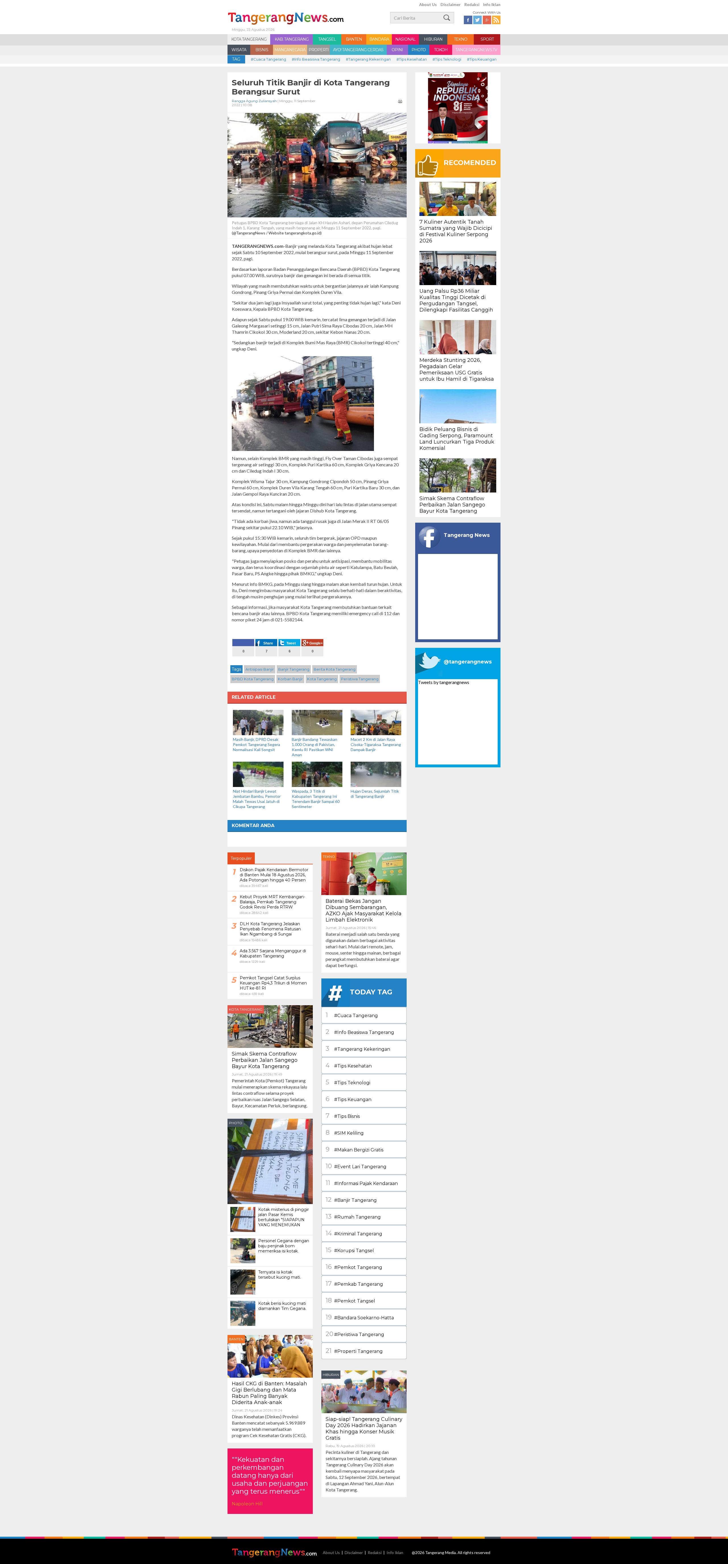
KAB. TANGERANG (292, 39)
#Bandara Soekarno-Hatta (360, 1317)
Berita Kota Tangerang (334, 669)
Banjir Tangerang (293, 669)
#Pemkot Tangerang (354, 1267)
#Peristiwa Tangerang (355, 1334)
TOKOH (441, 49)
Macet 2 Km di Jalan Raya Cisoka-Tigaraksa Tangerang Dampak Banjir (376, 744)
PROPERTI (319, 49)
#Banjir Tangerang (351, 1200)
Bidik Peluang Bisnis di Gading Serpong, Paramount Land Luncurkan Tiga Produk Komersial (456, 438)
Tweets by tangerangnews (443, 682)
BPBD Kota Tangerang (253, 679)
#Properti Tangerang (354, 1351)
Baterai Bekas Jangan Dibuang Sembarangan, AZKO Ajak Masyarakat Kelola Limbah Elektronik (364, 910)
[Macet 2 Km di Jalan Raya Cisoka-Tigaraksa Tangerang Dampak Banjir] (376, 722)
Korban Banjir (290, 679)
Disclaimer (450, 4)
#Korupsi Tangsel (350, 1250)
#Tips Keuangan (482, 59)
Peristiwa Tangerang (360, 679)
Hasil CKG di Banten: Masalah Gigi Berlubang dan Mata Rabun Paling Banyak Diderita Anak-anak (269, 1393)
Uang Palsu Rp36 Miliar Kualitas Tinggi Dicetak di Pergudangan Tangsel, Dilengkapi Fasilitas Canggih (456, 300)
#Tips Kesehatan (411, 59)
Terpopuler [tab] (241, 858)
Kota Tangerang (322, 679)
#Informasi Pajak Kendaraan (362, 1183)
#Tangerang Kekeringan (368, 59)
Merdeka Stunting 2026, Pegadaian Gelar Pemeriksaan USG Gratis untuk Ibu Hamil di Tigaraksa (456, 369)
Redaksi (471, 4)
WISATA (238, 49)
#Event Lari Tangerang (356, 1166)
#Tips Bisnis (343, 1116)
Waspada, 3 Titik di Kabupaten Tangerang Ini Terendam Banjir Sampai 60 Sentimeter (316, 799)
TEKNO (460, 39)
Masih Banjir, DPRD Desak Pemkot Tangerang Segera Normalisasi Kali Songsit (256, 744)
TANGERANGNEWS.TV (476, 49)
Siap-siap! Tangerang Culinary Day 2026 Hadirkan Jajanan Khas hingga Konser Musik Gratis (364, 1428)
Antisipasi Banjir (259, 669)
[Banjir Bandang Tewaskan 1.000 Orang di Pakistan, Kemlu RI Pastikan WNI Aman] (317, 722)
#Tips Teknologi (447, 59)
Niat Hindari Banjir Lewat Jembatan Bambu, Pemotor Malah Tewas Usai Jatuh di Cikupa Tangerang (257, 799)
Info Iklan (491, 4)
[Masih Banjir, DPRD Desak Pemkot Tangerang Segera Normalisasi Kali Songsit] (258, 722)
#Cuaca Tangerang (268, 59)
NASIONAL (405, 39)
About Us (428, 4)
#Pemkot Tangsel (350, 1300)
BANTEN (354, 39)
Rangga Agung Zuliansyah (254, 101)
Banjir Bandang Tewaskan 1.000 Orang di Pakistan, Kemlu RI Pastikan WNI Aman (314, 747)
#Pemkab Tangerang (354, 1283)
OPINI (397, 49)
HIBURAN (433, 39)
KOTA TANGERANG (248, 39)
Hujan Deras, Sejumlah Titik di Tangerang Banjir (375, 794)
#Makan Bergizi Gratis (354, 1149)
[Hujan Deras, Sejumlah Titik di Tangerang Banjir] (376, 773)
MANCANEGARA (289, 49)
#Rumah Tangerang (353, 1216)
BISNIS (261, 49)
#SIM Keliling (345, 1132)
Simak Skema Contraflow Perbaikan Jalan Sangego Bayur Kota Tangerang (264, 1060)
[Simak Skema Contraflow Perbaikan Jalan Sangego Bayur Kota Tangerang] (270, 1026)
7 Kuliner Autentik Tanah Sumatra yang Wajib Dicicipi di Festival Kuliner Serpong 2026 (455, 231)
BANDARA (379, 39)
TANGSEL (327, 39)
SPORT (487, 39)
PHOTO (418, 49)
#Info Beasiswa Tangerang (316, 59)
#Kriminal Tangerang (354, 1233)
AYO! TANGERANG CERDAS (358, 49)
